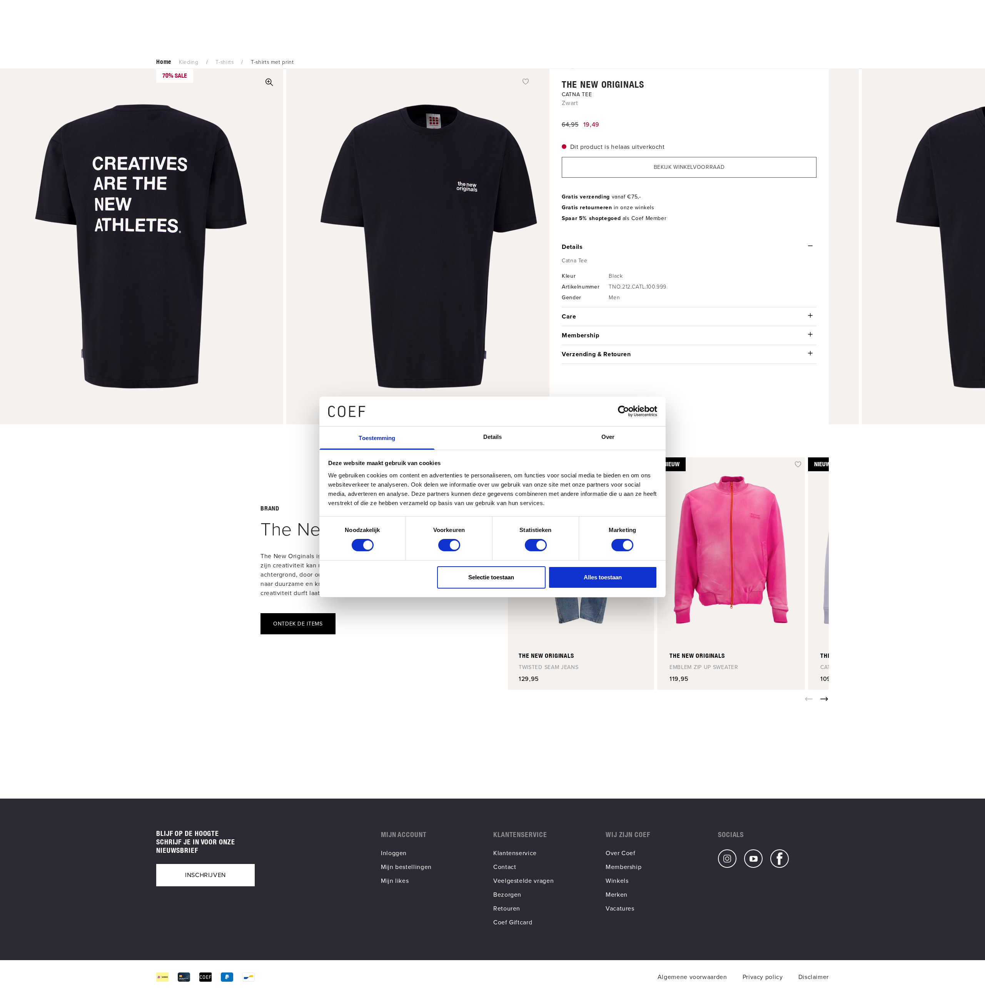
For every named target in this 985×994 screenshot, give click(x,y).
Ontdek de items (298, 624)
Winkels (617, 880)
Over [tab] (607, 437)
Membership (623, 866)
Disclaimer (813, 976)
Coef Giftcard (512, 922)
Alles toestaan (603, 577)
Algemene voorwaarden (692, 976)
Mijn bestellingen (406, 866)
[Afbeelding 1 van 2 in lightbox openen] (269, 82)
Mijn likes (395, 880)
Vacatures (620, 908)
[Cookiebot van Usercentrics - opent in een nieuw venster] (623, 411)
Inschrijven (205, 875)
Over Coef (621, 853)
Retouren (506, 908)
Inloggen (394, 853)
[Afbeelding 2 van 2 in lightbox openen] (428, 246)
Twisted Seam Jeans (549, 667)
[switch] (449, 545)
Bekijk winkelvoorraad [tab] (689, 167)
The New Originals (603, 84)
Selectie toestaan (491, 577)
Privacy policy (763, 976)
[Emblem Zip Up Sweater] (731, 549)
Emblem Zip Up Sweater (703, 667)
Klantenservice (515, 853)
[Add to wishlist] (525, 81)
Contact (504, 866)
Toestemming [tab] (377, 438)
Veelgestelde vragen (523, 880)
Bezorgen (507, 894)
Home (163, 61)
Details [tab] (492, 437)
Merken (617, 894)
